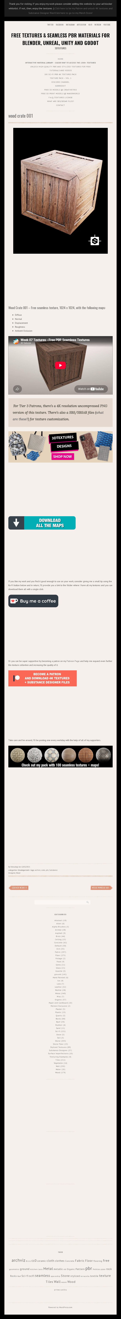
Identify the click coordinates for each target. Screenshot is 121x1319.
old (65, 1269)
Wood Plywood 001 (100, 887)
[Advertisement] (60, 280)
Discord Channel (60, 82)
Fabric (58, 952)
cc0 (34, 1260)
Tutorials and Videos (60, 70)
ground (58, 974)
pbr (47, 870)
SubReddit (60, 86)
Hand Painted (59, 977)
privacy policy (60, 1290)
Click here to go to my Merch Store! (73, 12)
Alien (58, 923)
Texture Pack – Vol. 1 (60, 78)
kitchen (34, 1269)
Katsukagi (14, 867)
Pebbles (96, 1269)
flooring (97, 1261)
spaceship (55, 1276)
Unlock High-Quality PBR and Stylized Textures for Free (60, 67)
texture (105, 1275)
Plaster (59, 1009)
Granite (58, 971)
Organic (58, 1000)
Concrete (58, 943)
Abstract (58, 920)
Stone (57, 1041)
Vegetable (58, 1063)
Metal (57, 993)
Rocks (58, 1019)
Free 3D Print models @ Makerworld (60, 93)
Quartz (59, 1015)
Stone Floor (58, 1044)
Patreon (98, 24)
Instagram (70, 24)
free (106, 1260)
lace (40, 1269)
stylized (75, 1275)
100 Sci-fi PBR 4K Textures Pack (60, 74)
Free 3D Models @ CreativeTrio (60, 90)
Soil (59, 1038)
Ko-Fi (90, 24)
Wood (18, 873)
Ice (59, 981)
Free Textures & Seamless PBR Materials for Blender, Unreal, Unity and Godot (60, 38)
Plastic (58, 1012)
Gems (58, 965)
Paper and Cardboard (58, 1003)
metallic (58, 1269)
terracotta (85, 1276)
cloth (50, 1261)
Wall (58, 1066)
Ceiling (58, 939)
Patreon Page (73, 661)
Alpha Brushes (59, 927)
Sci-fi (57, 1031)
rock (109, 1269)
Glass (58, 968)
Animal (58, 930)
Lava (59, 984)
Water (58, 1069)
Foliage (59, 958)
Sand (58, 1028)
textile (94, 1275)
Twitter (50, 24)
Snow (58, 1035)
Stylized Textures (58, 1047)
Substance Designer (58, 1050)
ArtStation (81, 24)
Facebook (59, 24)
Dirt (58, 949)
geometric (14, 1269)
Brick (58, 936)
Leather (58, 987)
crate (43, 870)
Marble (58, 990)
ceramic (41, 1260)
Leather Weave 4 (19, 887)
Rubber (58, 1025)
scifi (32, 1276)
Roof (58, 1022)
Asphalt (58, 933)
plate (103, 1269)
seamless (42, 1275)
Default (58, 946)
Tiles (57, 1060)
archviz (37, 870)
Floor (57, 955)
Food (59, 962)
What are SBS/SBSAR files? (60, 101)
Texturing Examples (59, 1057)
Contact (60, 105)
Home (60, 59)
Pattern (80, 1269)
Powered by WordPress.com (60, 1307)
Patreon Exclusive (59, 1006)
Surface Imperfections (58, 1053)
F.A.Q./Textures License (60, 97)
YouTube (107, 24)
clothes (59, 1261)
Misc (59, 996)
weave (64, 1282)
